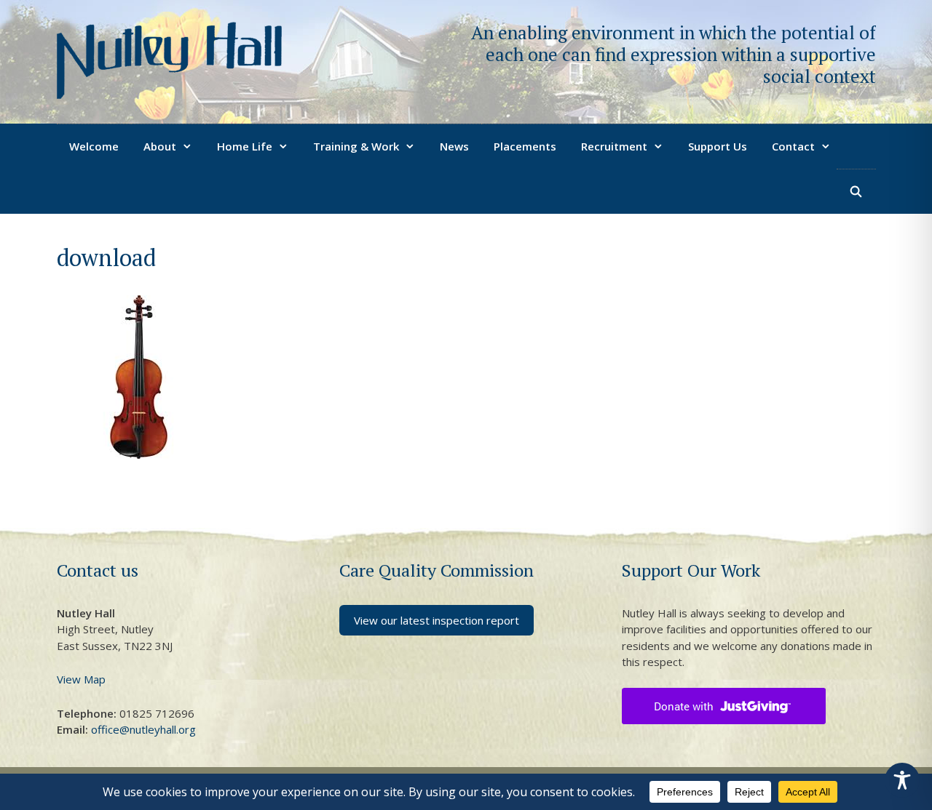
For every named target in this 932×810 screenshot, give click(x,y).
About (159, 146)
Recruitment (614, 146)
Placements (525, 146)
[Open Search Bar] (856, 191)
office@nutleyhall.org (143, 729)
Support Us (717, 146)
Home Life (244, 146)
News (454, 146)
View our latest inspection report (436, 620)
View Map (81, 679)
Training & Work (356, 146)
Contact (793, 146)
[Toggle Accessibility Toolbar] (902, 780)
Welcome (94, 146)
